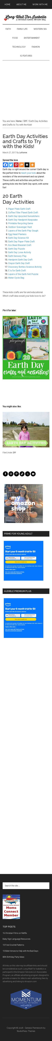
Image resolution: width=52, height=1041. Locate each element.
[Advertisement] (26, 86)
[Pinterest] (16, 164)
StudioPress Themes (26, 1031)
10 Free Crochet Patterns (13, 945)
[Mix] (21, 164)
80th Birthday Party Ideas (13, 957)
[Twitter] (10, 164)
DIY (14, 452)
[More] (32, 164)
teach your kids (28, 173)
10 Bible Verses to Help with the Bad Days (20, 951)
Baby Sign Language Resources (16, 939)
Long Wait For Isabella (26, 18)
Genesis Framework (34, 1028)
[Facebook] (5, 164)
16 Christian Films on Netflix (15, 933)
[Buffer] (27, 164)
